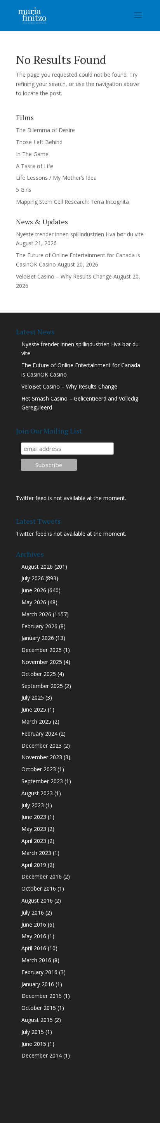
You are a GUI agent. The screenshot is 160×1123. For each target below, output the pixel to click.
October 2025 (38, 674)
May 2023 (33, 828)
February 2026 (39, 626)
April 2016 (33, 948)
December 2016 (41, 876)
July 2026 (32, 578)
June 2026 (33, 590)
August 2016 (37, 900)
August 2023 (37, 793)
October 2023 (38, 769)
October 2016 (38, 888)
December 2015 (41, 995)
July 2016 (32, 912)
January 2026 (37, 637)
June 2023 (33, 816)
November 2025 (41, 662)
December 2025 (41, 650)
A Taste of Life (34, 166)
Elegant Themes (78, 1103)
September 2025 (42, 686)
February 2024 (39, 733)
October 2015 (38, 1007)
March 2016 (36, 960)
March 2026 (36, 614)
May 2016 (33, 936)
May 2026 (33, 602)
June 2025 (33, 709)
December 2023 (41, 745)
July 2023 (32, 805)
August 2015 (37, 1019)
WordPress (80, 1112)
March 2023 (36, 852)
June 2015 (33, 1043)
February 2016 (39, 972)
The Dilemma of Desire (45, 130)
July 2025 (32, 697)
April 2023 (33, 840)
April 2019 (33, 864)
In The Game (32, 154)
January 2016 (37, 984)
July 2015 (32, 1031)
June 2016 (33, 924)
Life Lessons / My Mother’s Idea (56, 177)
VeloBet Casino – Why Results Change (64, 276)
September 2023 (42, 781)
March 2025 (36, 721)
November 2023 (41, 757)
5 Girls (23, 189)
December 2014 (41, 1055)
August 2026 (37, 566)
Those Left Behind (39, 142)
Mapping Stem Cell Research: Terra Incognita (72, 201)
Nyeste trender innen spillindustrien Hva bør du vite (80, 234)
